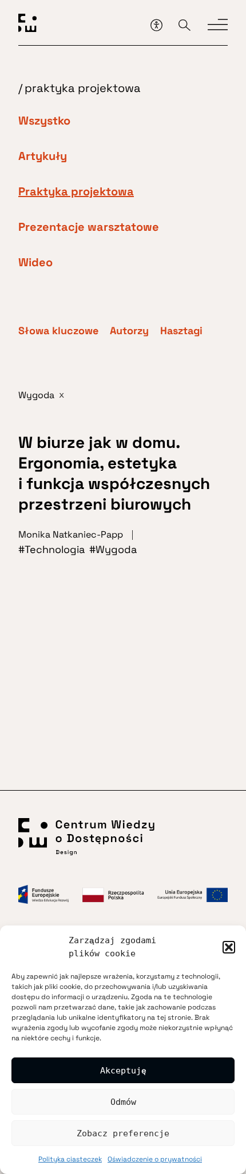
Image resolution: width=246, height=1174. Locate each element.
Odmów (123, 1102)
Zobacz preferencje (123, 1133)
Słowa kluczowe (58, 331)
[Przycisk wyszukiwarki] (184, 25)
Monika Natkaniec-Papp (70, 534)
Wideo (35, 262)
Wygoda (116, 549)
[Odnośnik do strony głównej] (80, 25)
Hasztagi (181, 331)
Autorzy (129, 331)
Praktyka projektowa (76, 191)
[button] (229, 947)
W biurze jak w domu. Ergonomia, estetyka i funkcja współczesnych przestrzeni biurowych (114, 473)
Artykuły (42, 156)
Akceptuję (123, 1070)
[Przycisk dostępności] (156, 25)
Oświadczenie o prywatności (155, 1159)
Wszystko (44, 120)
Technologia (55, 549)
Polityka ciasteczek (70, 1159)
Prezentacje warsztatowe (88, 226)
